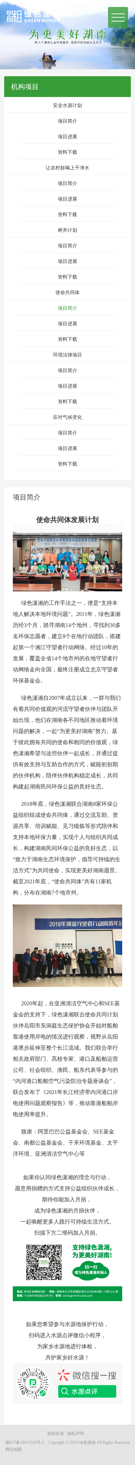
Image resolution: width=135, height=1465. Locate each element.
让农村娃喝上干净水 (67, 167)
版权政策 (55, 1433)
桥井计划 (67, 230)
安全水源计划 (67, 105)
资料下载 (67, 152)
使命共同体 (67, 292)
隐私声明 (76, 1433)
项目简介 (67, 121)
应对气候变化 (67, 417)
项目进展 (67, 136)
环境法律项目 (67, 355)
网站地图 (13, 1449)
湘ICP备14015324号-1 (24, 1442)
